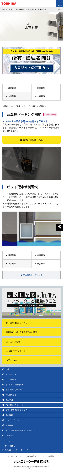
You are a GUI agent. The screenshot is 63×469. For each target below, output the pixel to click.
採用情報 (9, 425)
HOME (4, 10)
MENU (59, 3)
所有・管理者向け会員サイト (17, 410)
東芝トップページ (16, 456)
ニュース (8, 441)
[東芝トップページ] (8, 4)
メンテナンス (11, 374)
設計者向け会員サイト (14, 405)
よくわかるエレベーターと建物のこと (21, 430)
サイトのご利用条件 (49, 456)
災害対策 (33, 10)
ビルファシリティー (14, 390)
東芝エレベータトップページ (16, 450)
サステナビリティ (13, 420)
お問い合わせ (10, 446)
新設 (7, 369)
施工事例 (9, 400)
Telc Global (10, 436)
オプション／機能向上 (18, 10)
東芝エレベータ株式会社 (31, 461)
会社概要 (9, 415)
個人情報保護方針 (32, 456)
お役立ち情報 (11, 395)
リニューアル (11, 379)
